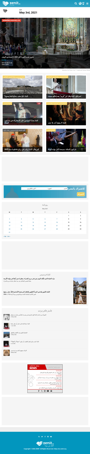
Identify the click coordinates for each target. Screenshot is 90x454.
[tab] (36, 367)
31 (9, 232)
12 (33, 222)
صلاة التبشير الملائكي (9, 77)
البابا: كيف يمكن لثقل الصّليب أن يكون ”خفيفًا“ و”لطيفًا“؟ (25, 341)
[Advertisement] (45, 169)
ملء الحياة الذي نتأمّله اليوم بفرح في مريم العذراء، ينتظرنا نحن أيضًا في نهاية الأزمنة (29, 278)
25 (21, 229)
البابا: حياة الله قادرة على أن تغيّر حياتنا (20, 323)
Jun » (8, 236)
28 (57, 229)
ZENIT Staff (5, 64)
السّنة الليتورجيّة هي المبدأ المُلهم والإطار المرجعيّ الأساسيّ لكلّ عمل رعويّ (27, 292)
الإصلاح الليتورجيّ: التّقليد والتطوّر (19, 332)
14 (57, 222)
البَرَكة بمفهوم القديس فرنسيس (19, 350)
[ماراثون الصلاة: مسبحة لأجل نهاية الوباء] (66, 140)
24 (9, 229)
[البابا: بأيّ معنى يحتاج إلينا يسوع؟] (22, 87)
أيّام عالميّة (22, 130)
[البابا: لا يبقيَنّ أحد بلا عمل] (66, 113)
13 (45, 222)
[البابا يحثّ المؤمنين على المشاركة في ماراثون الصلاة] (22, 113)
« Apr (5, 236)
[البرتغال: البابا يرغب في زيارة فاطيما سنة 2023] (22, 140)
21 (57, 225)
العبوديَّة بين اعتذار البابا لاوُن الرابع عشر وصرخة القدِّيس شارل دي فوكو (28, 315)
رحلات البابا (7, 130)
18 (21, 225)
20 (45, 225)
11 (21, 222)
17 (9, 225)
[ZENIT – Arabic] (25, 3)
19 (33, 225)
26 (33, 229)
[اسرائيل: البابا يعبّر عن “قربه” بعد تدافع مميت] (66, 87)
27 (45, 229)
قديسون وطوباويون (52, 103)
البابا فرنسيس (20, 77)
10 (9, 222)
